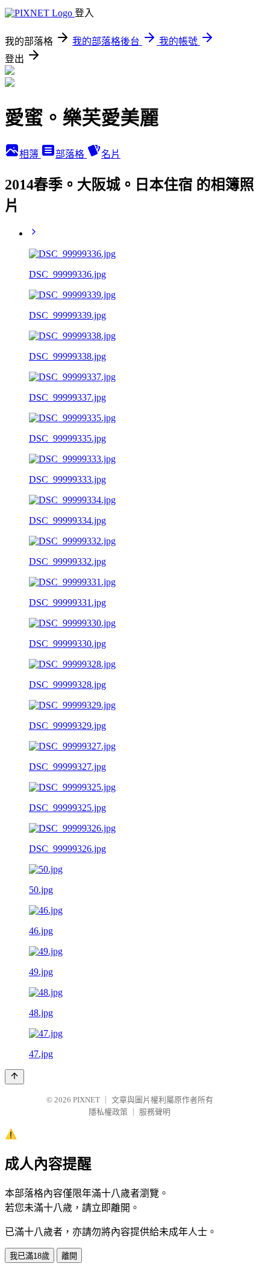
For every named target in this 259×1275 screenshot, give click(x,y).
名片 (110, 154)
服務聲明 (154, 1111)
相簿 (30, 154)
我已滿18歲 (29, 1256)
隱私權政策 (108, 1111)
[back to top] (14, 1076)
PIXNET (86, 1099)
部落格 (71, 154)
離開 (69, 1256)
